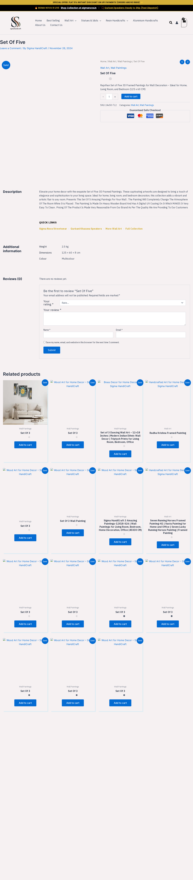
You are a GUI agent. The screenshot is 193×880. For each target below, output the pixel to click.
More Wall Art (114, 228)
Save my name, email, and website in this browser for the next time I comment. (82, 342)
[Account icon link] (177, 22)
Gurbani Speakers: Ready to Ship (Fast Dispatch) (131, 7)
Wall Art (112, 61)
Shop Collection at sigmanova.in (78, 7)
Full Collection (133, 228)
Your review (52, 310)
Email (119, 330)
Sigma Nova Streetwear (53, 228)
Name (46, 330)
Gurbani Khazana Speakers (86, 228)
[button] (74, 20)
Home (103, 61)
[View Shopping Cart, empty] (184, 22)
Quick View (25, 421)
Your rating (48, 303)
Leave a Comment (10, 48)
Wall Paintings (125, 61)
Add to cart (130, 96)
